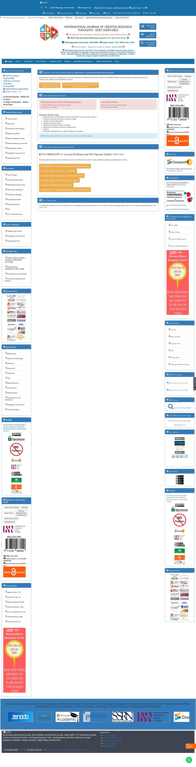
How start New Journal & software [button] (14, 18)
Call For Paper (49, 13)
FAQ (171, 350)
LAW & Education (13, 410)
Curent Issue (82, 13)
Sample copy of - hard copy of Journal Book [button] (60, 180)
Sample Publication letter (16, 138)
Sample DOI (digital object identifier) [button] (57, 185)
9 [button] (73, 727)
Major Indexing (175, 337)
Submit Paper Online (66, 13)
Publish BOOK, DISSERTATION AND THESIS (14, 268)
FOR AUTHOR (41, 61)
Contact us (84, 749)
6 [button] (64, 727)
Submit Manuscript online (16, 185)
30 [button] (137, 727)
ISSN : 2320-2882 (150, 13)
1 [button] (49, 727)
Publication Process (113, 740)
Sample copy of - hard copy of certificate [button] (58, 171)
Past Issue (10, 124)
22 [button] (113, 727)
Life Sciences (12, 388)
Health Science (12, 393)
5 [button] (61, 727)
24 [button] (119, 727)
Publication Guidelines (15, 190)
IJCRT (44, 2)
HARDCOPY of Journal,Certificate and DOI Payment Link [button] (65, 166)
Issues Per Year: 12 (13, 597)
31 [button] (140, 727)
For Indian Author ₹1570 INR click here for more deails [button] (49, 85)
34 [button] (150, 727)
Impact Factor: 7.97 (13, 91)
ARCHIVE (67, 61)
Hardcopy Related (13, 204)
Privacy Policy (174, 357)
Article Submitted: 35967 (15, 602)
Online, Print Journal (121, 18)
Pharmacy (10, 363)
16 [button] (95, 727)
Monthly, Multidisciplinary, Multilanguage (99, 18)
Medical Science (13, 383)
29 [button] (134, 727)
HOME (10, 61)
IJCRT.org (22, 749)
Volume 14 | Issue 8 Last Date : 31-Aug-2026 (11, 83)
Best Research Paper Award (17, 274)
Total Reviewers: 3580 (14, 617)
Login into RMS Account (178, 239)
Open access (79, 18)
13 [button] (85, 727)
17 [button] (98, 727)
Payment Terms (175, 344)
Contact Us (109, 746)
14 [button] (88, 727)
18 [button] (101, 727)
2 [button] (52, 727)
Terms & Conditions (61, 749)
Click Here (118, 154)
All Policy (173, 330)
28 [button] (131, 727)
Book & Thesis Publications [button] (37, 18)
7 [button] (67, 727)
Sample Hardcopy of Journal (17, 143)
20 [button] (107, 727)
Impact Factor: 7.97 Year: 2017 (178, 379)
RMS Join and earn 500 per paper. (180, 421)
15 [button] (91, 727)
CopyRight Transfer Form (16, 153)
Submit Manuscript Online (17, 89)
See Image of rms (179, 425)
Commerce (11, 373)
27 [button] (128, 727)
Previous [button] (5, 717)
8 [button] (70, 727)
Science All (11, 368)
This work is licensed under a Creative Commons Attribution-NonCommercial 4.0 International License (14, 428)
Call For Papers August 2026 (11, 77)
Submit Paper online (113, 738)
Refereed (69, 18)
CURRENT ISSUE (55, 61)
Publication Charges (14, 195)
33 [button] (147, 727)
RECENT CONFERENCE (176, 191)
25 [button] (122, 727)
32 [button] (144, 727)
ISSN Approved (9, 522)
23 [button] (116, 727)
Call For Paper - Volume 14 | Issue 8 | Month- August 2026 (98, 46)
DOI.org (169, 171)
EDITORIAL (28, 61)
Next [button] (191, 717)
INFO (117, 61)
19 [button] (104, 727)
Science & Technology (15, 358)
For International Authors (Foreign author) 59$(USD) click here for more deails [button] (80, 85)
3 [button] (55, 727)
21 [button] (110, 727)
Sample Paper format (14, 148)
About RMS (174, 225)
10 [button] (76, 727)
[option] (15, 717)
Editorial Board (175, 232)
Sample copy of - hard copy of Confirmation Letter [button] (62, 175)
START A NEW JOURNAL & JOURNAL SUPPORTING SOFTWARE (15, 260)
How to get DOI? (177, 171)
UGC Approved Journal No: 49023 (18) (127, 13)
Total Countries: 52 (14, 622)
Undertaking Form (13, 158)
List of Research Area (14, 214)
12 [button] (82, 727)
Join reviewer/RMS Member (179, 246)
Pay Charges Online (14, 199)
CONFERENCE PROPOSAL (83, 61)
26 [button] (125, 727)
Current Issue (12, 119)
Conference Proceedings (15, 129)
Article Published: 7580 (15, 607)
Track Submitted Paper (15, 180)
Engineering (11, 354)
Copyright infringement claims (180, 364)
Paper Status (95, 13)
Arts (8, 378)
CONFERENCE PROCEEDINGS (178, 209)
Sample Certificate (13, 133)
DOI (8, 209)
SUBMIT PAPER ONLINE (104, 61)
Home (48, 749)
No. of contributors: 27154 (16, 612)
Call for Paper (110, 735)
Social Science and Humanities (13, 399)
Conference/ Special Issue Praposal (15, 280)
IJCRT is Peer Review (56, 18)
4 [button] (58, 727)
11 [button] (79, 727)
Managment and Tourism (15, 405)
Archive (107, 13)
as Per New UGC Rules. (116, 38)
